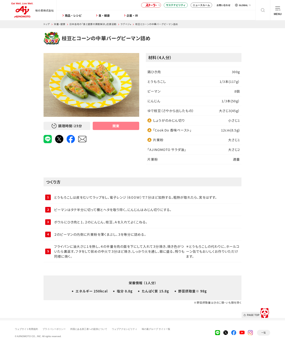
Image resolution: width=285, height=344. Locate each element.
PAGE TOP (256, 312)
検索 (262, 10)
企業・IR (132, 15)
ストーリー (151, 5)
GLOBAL (243, 5)
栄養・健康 (59, 24)
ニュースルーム (201, 5)
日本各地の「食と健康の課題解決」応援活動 (93, 24)
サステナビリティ (176, 5)
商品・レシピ (73, 15)
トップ (47, 24)
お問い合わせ (223, 5)
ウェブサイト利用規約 (26, 329)
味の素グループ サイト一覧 (156, 329)
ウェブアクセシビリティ (124, 329)
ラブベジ (126, 24)
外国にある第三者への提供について (88, 329)
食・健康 (104, 15)
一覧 (263, 332)
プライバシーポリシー (54, 329)
